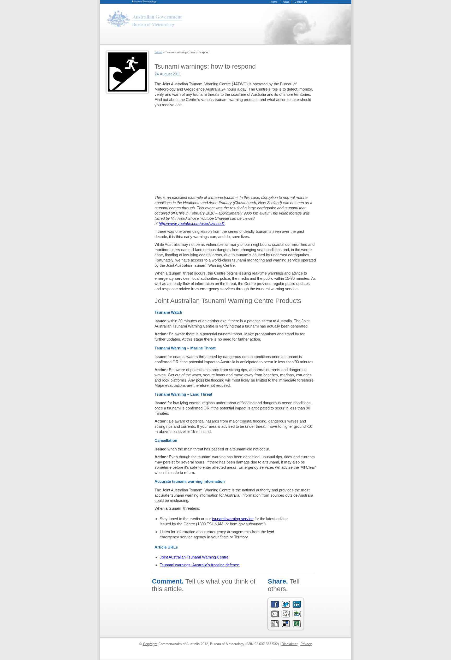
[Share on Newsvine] (297, 626)
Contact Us (301, 2)
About (286, 2)
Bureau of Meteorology (144, 1)
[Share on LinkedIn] (297, 607)
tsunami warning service (232, 518)
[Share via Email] (275, 616)
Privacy (306, 644)
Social (158, 52)
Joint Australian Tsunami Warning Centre (194, 557)
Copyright (150, 644)
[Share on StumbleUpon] (297, 616)
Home (274, 2)
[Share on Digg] (275, 626)
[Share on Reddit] (286, 616)
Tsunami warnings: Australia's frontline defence (200, 565)
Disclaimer (290, 644)
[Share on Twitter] (286, 607)
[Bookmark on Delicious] (286, 626)
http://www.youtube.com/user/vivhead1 (192, 223)
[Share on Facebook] (275, 607)
